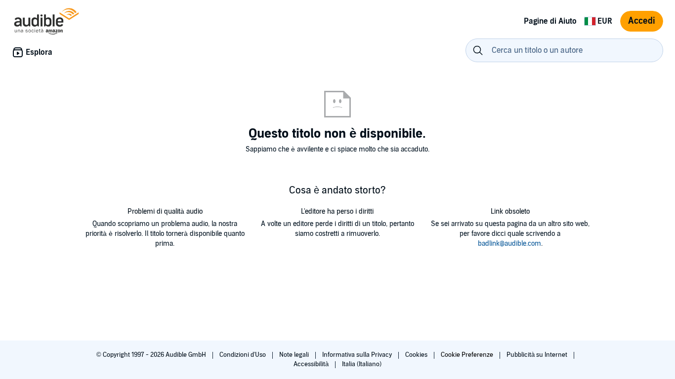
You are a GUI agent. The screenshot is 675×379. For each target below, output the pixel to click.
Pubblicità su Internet (537, 355)
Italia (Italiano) (361, 364)
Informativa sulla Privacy (357, 355)
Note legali (294, 355)
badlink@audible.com (509, 243)
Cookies (417, 355)
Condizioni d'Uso (243, 355)
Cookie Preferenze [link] (467, 355)
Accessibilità (312, 364)
